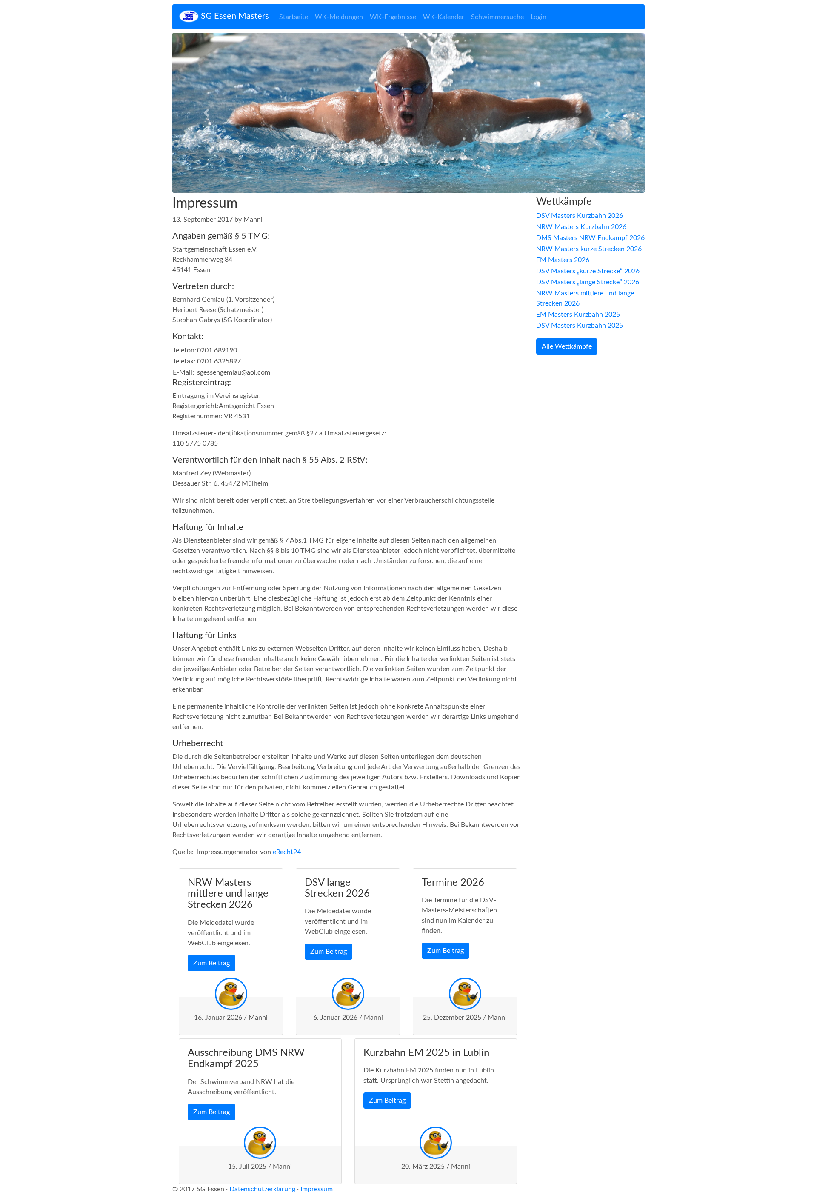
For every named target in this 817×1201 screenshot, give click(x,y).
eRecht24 (287, 852)
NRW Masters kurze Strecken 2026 (589, 249)
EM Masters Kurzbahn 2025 (578, 314)
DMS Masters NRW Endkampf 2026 (590, 237)
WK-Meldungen (339, 17)
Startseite (293, 17)
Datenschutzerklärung (262, 1189)
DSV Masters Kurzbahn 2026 (579, 215)
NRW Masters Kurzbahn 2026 (581, 226)
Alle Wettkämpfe (567, 346)
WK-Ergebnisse (393, 17)
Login (538, 17)
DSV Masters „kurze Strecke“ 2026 (588, 271)
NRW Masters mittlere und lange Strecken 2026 (585, 298)
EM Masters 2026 (562, 260)
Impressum (316, 1189)
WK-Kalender (443, 17)
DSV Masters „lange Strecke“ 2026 (587, 282)
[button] (207, 113)
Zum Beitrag (211, 963)
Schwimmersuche (497, 17)
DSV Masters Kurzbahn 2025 (579, 325)
